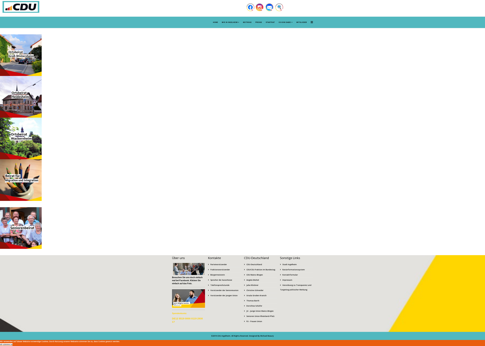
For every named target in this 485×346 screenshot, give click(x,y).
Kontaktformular (290, 275)
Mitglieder (301, 22)
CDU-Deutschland (254, 264)
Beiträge (247, 22)
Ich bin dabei (285, 22)
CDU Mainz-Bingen (254, 275)
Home (215, 22)
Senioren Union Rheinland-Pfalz (260, 316)
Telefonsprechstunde (219, 285)
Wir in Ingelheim (230, 22)
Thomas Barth (252, 300)
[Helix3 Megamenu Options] (312, 22)
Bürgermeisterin (217, 275)
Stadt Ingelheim (289, 264)
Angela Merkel (252, 280)
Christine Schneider (254, 290)
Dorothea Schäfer (254, 306)
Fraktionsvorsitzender (220, 269)
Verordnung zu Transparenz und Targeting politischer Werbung (295, 287)
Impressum (287, 280)
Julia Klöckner (252, 285)
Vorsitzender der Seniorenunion (224, 290)
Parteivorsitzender (218, 264)
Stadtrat (270, 22)
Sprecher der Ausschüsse (221, 280)
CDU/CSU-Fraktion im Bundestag (260, 269)
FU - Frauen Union (254, 321)
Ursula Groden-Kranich (256, 295)
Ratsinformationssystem (293, 269)
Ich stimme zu (6, 344)
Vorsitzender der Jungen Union (224, 295)
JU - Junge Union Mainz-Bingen (260, 311)
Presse (258, 22)
